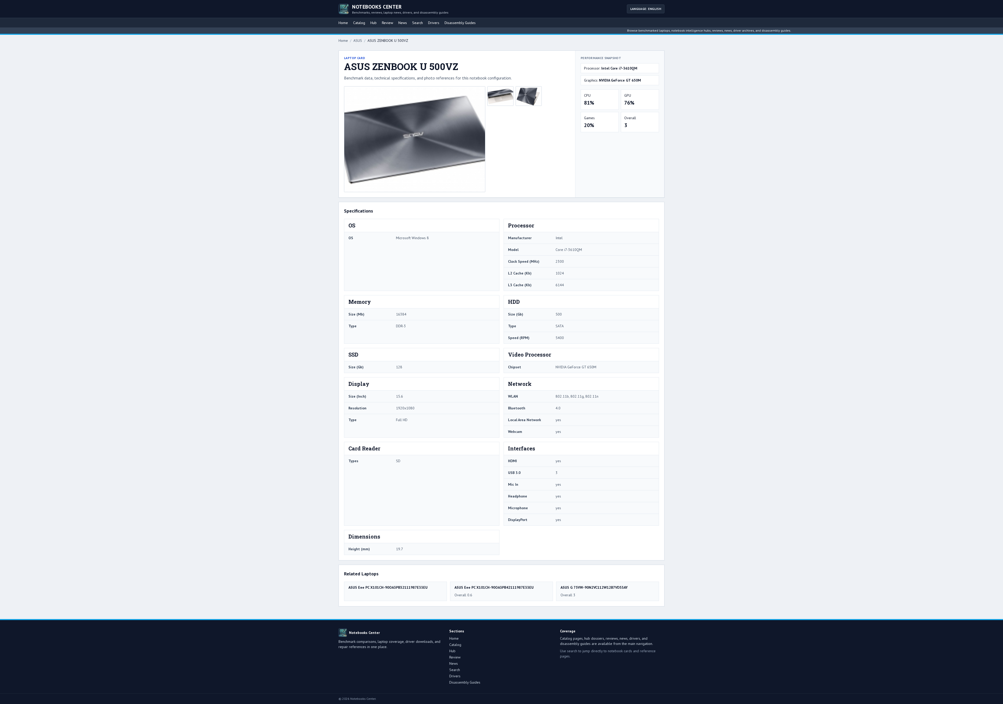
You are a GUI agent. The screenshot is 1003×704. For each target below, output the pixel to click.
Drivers (433, 22)
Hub (373, 22)
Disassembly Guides (460, 22)
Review (387, 22)
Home (343, 22)
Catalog (359, 22)
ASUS (357, 40)
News (402, 22)
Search (417, 22)
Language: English (645, 9)
